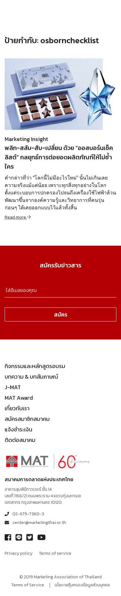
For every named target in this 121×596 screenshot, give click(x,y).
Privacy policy (19, 553)
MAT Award (19, 398)
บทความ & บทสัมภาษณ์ (31, 376)
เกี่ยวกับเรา (17, 408)
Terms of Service (27, 585)
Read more (16, 217)
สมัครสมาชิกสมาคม (27, 419)
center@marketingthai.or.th (39, 522)
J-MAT (13, 387)
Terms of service (55, 553)
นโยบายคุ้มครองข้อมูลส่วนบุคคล (82, 585)
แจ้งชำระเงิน (18, 429)
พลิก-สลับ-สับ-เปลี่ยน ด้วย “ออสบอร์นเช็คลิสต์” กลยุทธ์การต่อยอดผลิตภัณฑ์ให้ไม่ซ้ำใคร (59, 157)
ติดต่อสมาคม (20, 440)
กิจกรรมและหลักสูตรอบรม (35, 366)
